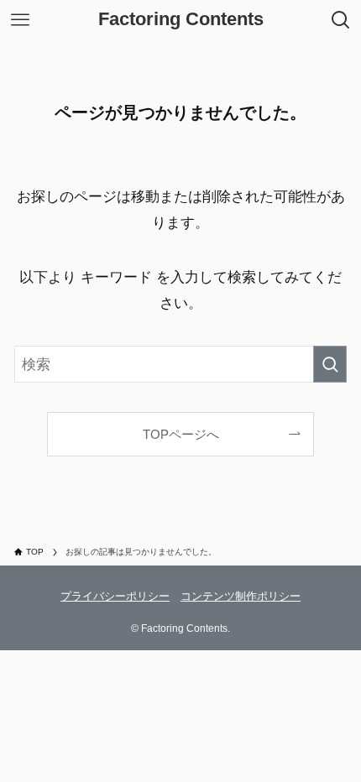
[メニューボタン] (20, 20)
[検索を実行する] (330, 364)
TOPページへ (181, 434)
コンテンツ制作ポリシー (240, 596)
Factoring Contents (181, 20)
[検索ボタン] (341, 20)
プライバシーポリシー (115, 596)
